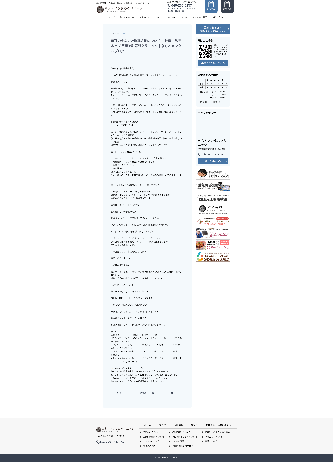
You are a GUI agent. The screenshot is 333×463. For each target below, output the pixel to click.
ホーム (147, 425)
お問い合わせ (218, 17)
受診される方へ (127, 17)
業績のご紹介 (211, 441)
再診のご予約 (149, 446)
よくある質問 (178, 441)
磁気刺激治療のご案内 (153, 437)
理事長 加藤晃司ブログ (182, 446)
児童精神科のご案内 (181, 432)
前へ (121, 393)
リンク (194, 425)
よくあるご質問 (200, 17)
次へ (173, 393)
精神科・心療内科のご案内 (217, 432)
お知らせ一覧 (147, 393)
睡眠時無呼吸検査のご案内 (184, 437)
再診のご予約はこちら (213, 63)
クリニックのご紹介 (166, 17)
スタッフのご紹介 (151, 441)
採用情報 (178, 425)
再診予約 (227, 9)
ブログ (184, 17)
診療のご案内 (145, 17)
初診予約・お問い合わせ (219, 425)
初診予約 (211, 9)
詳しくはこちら (213, 160)
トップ (111, 17)
